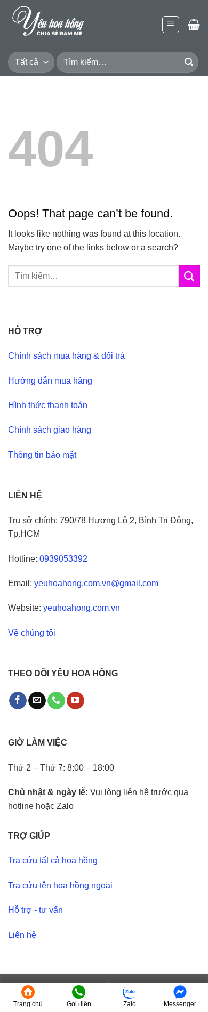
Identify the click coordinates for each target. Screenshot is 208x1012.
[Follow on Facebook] (18, 701)
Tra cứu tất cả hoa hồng (53, 860)
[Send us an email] (37, 701)
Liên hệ (22, 935)
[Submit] (189, 62)
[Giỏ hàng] (194, 24)
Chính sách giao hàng (49, 429)
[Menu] (171, 24)
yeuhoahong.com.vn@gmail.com (96, 583)
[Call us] (56, 701)
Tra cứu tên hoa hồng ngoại (60, 885)
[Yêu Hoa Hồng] (61, 24)
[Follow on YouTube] (75, 701)
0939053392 (63, 558)
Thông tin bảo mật (42, 454)
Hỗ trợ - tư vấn (35, 909)
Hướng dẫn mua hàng (50, 380)
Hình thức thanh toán (47, 405)
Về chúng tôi (31, 632)
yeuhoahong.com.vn (81, 607)
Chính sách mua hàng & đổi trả (66, 355)
